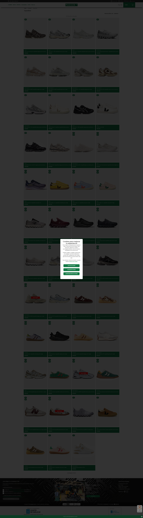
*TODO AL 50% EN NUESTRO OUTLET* (70, 516)
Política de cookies (73, 261)
